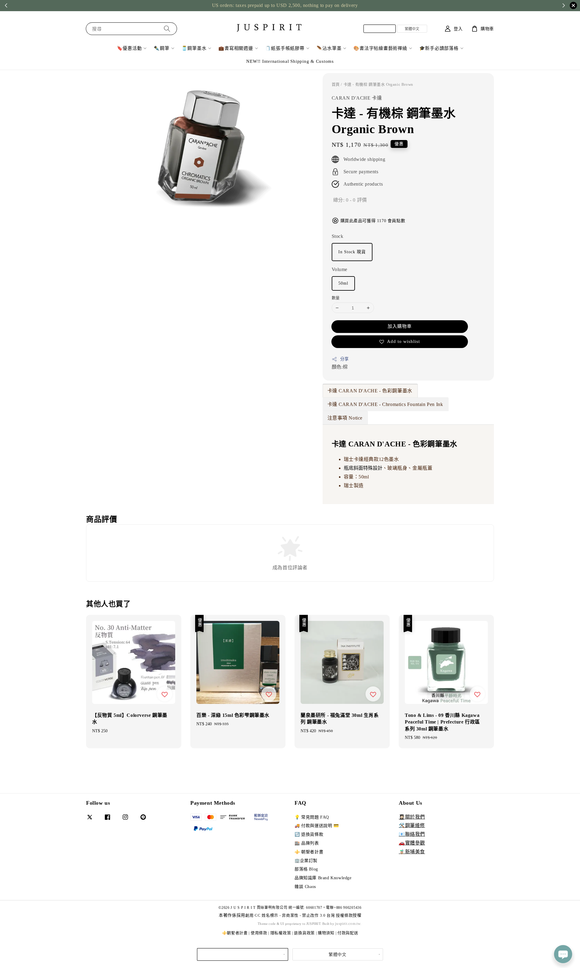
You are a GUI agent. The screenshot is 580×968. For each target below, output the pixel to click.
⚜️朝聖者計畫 (235, 933)
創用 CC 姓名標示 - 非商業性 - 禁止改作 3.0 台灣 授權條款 (299, 915)
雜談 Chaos (305, 886)
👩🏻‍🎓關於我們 (412, 816)
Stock (337, 236)
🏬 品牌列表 (307, 843)
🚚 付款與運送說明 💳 (317, 825)
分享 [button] (344, 359)
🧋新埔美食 (412, 851)
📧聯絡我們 (412, 834)
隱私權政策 (280, 933)
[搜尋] (167, 28)
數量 (336, 298)
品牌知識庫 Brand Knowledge (323, 878)
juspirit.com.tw (347, 923)
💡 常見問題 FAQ (312, 817)
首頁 (336, 84)
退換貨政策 (304, 933)
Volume (340, 269)
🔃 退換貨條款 (309, 834)
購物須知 (326, 933)
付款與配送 (347, 933)
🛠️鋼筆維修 (412, 825)
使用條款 (259, 933)
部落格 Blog (306, 869)
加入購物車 (400, 326)
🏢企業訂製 (306, 860)
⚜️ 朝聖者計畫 (309, 852)
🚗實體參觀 (412, 842)
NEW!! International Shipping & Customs (290, 61)
